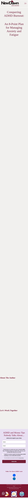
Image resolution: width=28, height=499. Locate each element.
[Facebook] (14, 475)
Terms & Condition (10, 484)
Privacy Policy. (21, 457)
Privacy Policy (16, 484)
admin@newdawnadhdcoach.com (13, 487)
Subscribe (14, 461)
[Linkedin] (14, 478)
